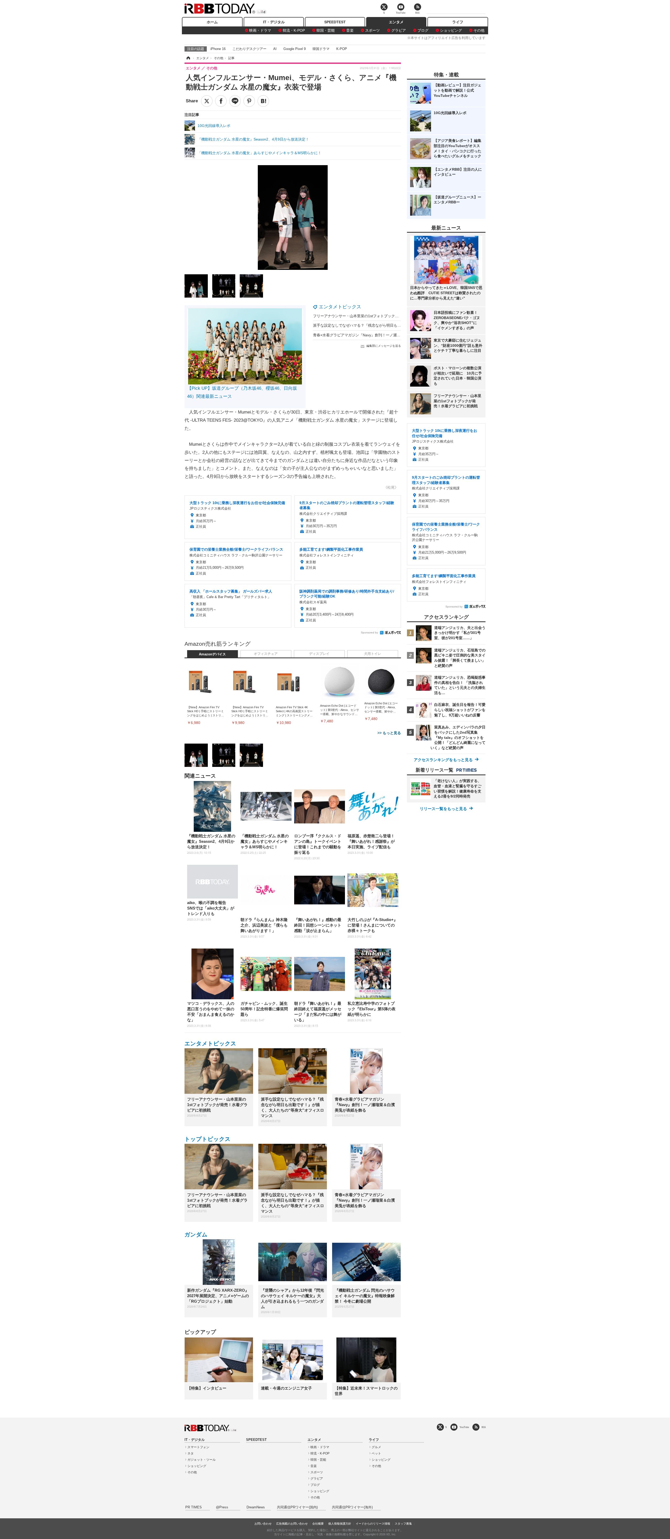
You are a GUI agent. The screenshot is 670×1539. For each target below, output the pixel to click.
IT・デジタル (274, 22)
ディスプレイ (319, 654)
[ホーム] (188, 58)
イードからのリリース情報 (373, 1523)
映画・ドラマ (260, 30)
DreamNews (256, 1507)
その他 (478, 30)
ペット (376, 1453)
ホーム (212, 22)
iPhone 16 (218, 49)
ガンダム (196, 1234)
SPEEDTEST (335, 22)
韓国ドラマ (321, 49)
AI (275, 49)
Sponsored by (369, 632)
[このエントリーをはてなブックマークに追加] (263, 101)
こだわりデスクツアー (249, 49)
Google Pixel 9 (294, 49)
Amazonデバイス (212, 654)
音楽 (350, 30)
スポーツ (372, 30)
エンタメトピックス (340, 306)
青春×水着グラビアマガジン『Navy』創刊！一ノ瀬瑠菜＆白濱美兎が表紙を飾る (378, 335)
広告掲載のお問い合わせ (292, 1523)
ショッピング (451, 30)
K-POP (341, 49)
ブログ (422, 30)
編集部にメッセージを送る (383, 345)
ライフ (457, 22)
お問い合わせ (263, 1523)
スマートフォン (198, 1447)
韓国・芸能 (325, 30)
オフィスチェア (266, 654)
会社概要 (318, 1523)
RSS (484, 1427)
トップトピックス (208, 1139)
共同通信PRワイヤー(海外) (352, 1507)
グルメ (376, 1447)
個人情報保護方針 (339, 1523)
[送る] (235, 101)
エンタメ (396, 22)
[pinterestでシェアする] (249, 101)
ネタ (190, 1453)
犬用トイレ (372, 654)
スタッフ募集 (403, 1523)
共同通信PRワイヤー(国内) (297, 1507)
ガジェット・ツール (201, 1460)
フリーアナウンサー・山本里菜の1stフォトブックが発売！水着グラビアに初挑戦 (379, 316)
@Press (222, 1507)
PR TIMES (193, 1507)
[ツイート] (207, 101)
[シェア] (221, 101)
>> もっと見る (389, 733)
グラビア (398, 30)
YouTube (464, 1427)
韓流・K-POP (294, 30)
